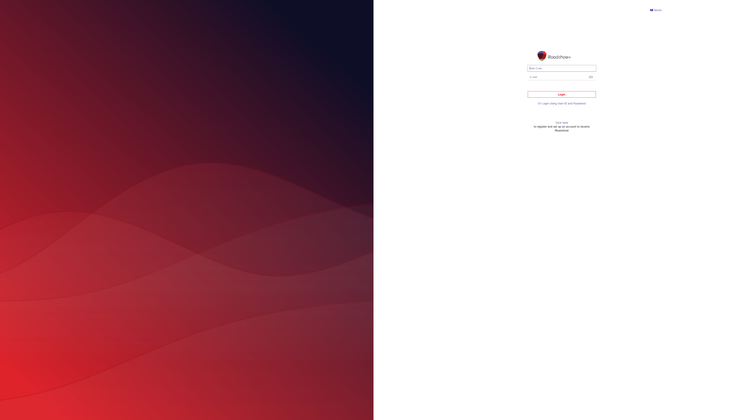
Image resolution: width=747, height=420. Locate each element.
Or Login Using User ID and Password (562, 103)
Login (562, 94)
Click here (561, 122)
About (657, 10)
